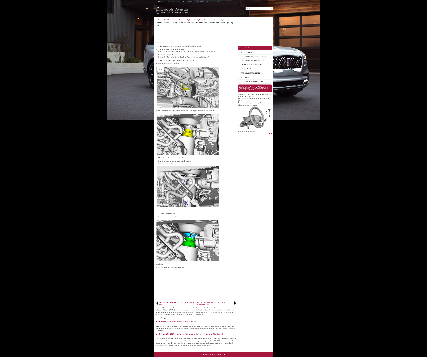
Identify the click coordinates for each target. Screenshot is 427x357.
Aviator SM (180, 2)
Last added (190, 2)
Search (216, 2)
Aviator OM (170, 2)
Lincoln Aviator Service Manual (254, 60)
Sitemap (208, 2)
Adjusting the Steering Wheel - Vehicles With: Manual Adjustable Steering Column (253, 88)
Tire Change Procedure (250, 73)
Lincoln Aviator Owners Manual (254, 56)
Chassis (181, 20)
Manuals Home (247, 52)
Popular (200, 2)
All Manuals (159, 2)
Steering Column (198, 20)
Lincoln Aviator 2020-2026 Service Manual (166, 20)
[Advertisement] (196, 34)
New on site (246, 77)
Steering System (188, 20)
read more (268, 133)
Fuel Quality (246, 69)
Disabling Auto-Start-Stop (251, 65)
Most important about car (252, 81)
